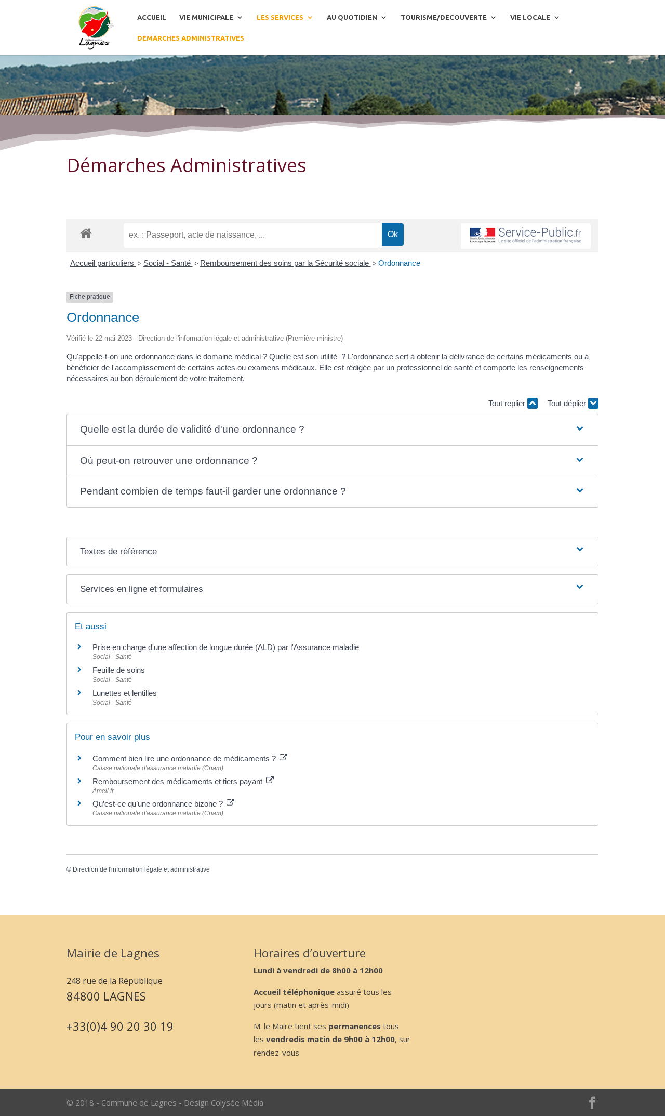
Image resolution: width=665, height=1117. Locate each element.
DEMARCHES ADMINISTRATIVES (190, 38)
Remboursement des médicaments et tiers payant (178, 781)
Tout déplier (568, 403)
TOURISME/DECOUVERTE (444, 17)
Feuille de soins (118, 670)
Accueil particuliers (103, 262)
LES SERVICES (280, 17)
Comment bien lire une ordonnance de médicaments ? (185, 758)
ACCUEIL (151, 17)
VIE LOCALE (530, 17)
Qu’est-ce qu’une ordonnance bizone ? (158, 803)
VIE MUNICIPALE (206, 17)
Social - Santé (168, 262)
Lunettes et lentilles (124, 693)
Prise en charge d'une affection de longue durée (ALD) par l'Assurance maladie (225, 647)
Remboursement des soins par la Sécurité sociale (285, 262)
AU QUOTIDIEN (352, 17)
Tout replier (507, 403)
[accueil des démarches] (86, 232)
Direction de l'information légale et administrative (141, 869)
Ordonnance (399, 262)
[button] (332, 429)
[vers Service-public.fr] (526, 236)
